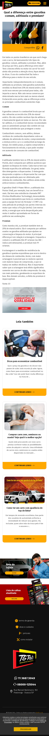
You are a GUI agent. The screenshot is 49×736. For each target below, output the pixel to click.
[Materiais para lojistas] (24, 577)
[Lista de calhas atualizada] (24, 603)
